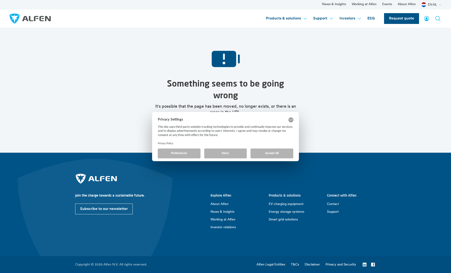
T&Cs (295, 264)
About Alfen (407, 4)
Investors (347, 18)
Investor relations (223, 227)
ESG (371, 18)
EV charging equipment (286, 204)
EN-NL (432, 4)
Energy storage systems (286, 212)
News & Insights (334, 4)
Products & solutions (283, 18)
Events (387, 4)
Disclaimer (312, 264)
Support (320, 18)
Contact (333, 204)
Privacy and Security (341, 264)
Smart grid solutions (283, 219)
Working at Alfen (364, 4)
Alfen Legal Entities (271, 264)
